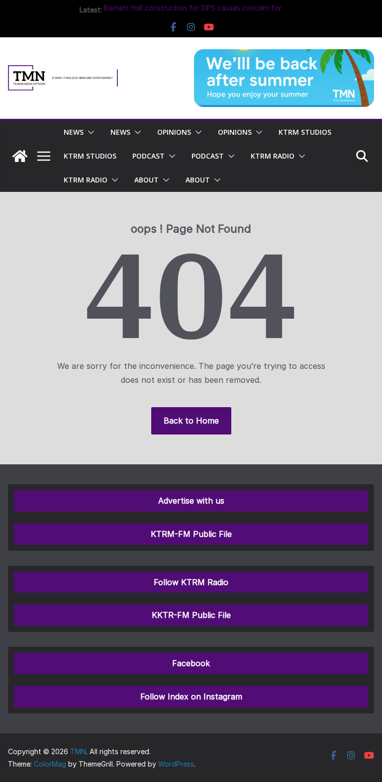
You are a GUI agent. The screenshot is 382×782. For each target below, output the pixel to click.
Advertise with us (191, 501)
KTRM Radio (272, 156)
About (146, 179)
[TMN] (20, 156)
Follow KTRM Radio (191, 582)
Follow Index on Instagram (191, 696)
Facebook (191, 663)
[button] (89, 132)
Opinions (174, 132)
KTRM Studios (305, 132)
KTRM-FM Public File (191, 534)
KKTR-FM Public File (191, 615)
